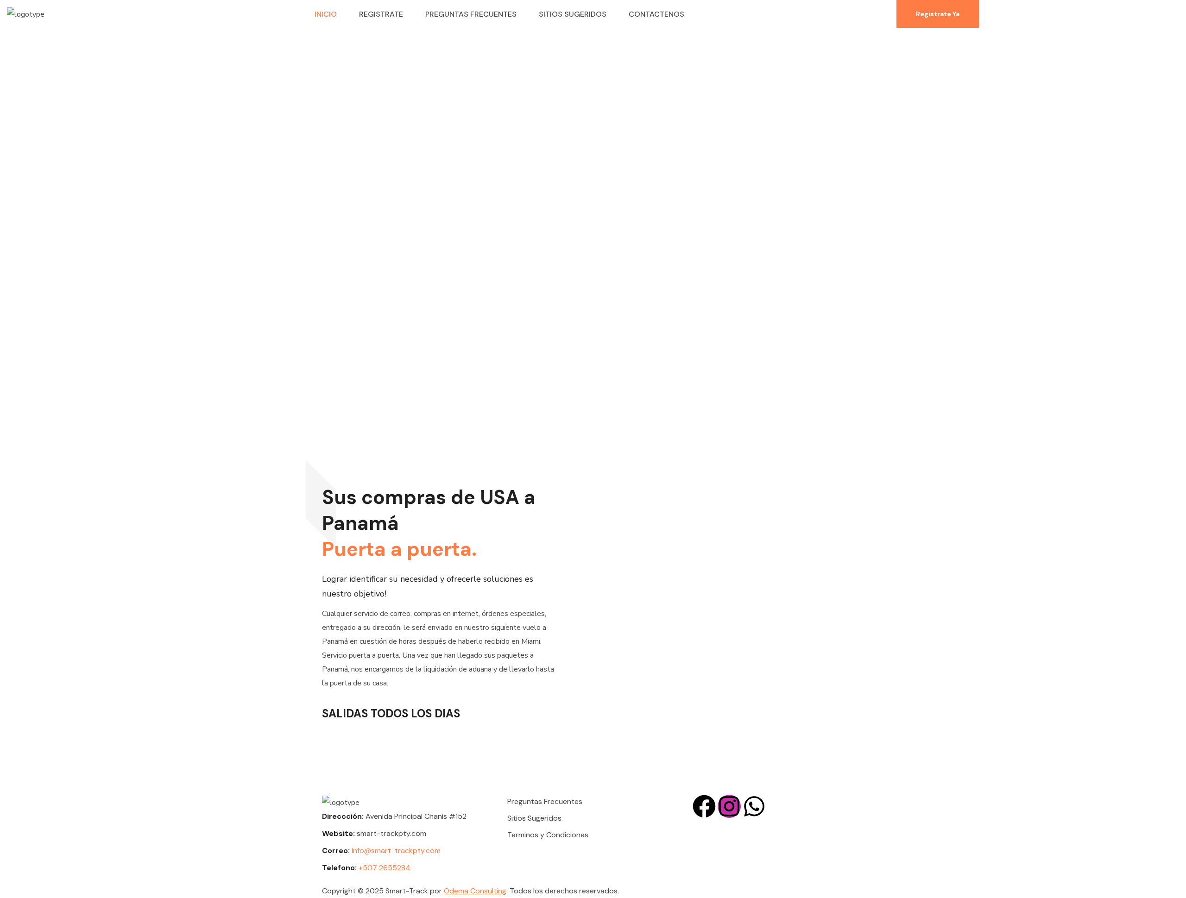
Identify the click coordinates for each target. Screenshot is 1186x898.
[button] (937, 14)
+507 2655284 (384, 868)
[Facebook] (704, 806)
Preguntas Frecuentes (544, 801)
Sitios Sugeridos (534, 818)
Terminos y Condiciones (547, 835)
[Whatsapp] (754, 806)
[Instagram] (729, 806)
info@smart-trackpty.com (397, 850)
